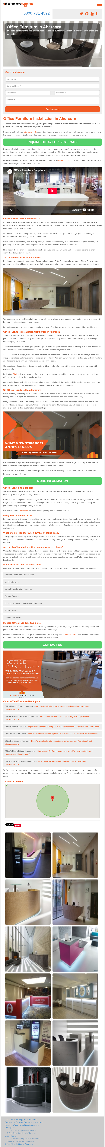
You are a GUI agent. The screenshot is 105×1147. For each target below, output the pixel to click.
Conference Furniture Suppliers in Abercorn (24, 1122)
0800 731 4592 (37, 13)
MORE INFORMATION (52, 481)
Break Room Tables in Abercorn (20, 1141)
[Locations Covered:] (4, 4)
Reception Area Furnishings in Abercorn (22, 1125)
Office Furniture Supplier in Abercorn (21, 1119)
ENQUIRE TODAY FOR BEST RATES (53, 142)
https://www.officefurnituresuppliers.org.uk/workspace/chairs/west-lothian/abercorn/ (64, 727)
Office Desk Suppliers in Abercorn (21, 1133)
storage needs (30, 132)
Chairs (15, 374)
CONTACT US (52, 644)
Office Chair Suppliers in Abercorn (21, 1130)
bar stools (24, 511)
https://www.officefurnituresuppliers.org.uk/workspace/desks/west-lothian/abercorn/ (63, 734)
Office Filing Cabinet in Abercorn (19, 1144)
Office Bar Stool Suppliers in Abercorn (23, 1138)
